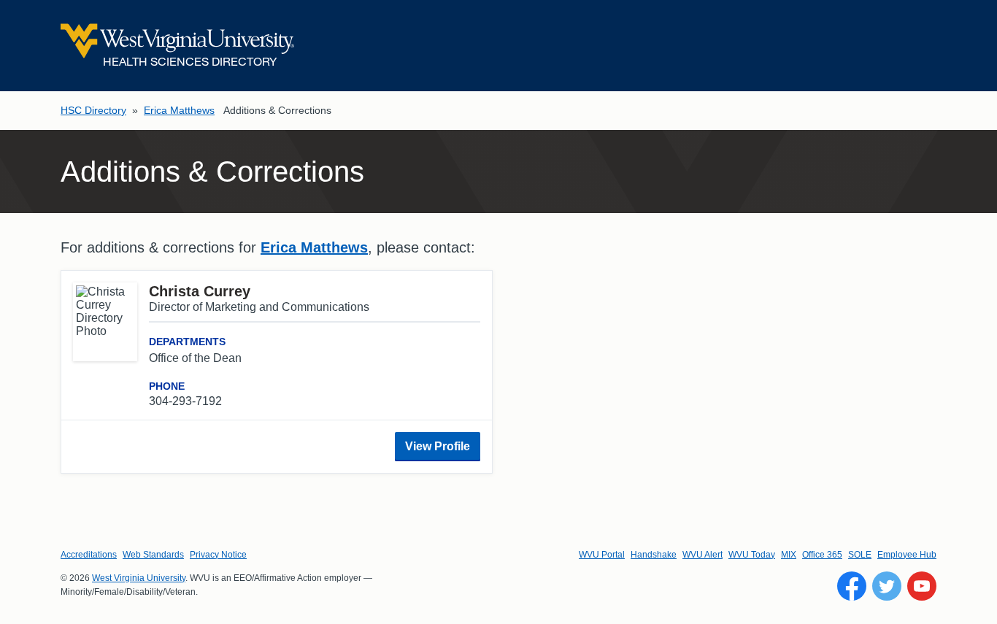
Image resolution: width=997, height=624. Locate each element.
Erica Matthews (179, 110)
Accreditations (89, 555)
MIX (788, 555)
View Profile (437, 446)
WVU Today (751, 555)
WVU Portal (602, 555)
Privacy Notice (218, 555)
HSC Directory (93, 110)
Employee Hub (906, 555)
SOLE (859, 555)
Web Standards (153, 555)
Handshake (654, 555)
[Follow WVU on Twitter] (886, 586)
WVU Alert (702, 555)
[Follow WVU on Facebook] (851, 586)
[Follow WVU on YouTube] (921, 586)
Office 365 (822, 555)
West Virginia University (138, 578)
